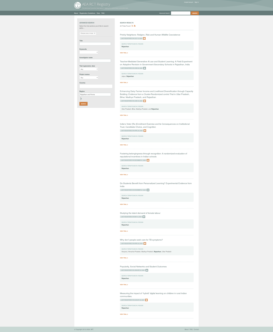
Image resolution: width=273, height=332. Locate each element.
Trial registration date (87, 66)
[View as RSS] (132, 26)
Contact (196, 329)
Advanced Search (164, 13)
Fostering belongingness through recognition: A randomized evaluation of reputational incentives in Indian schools (153, 155)
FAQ (102, 13)
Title (81, 41)
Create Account (188, 2)
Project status (84, 74)
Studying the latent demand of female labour (140, 212)
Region (82, 91)
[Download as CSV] (134, 26)
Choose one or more (87, 33)
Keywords (83, 49)
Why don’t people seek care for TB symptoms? (141, 239)
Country (82, 83)
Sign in (197, 2)
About (76, 13)
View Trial (123, 53)
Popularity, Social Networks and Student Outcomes (143, 266)
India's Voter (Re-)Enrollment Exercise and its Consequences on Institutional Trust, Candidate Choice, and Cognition (155, 125)
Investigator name (86, 57)
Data (98, 13)
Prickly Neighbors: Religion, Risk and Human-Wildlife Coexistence (150, 34)
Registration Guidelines (87, 13)
